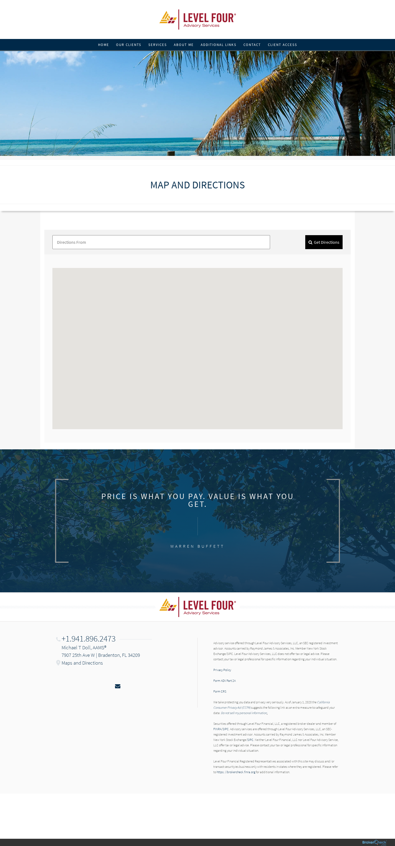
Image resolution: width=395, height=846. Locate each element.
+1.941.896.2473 (89, 638)
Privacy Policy (222, 670)
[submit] (324, 242)
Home (103, 44)
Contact (252, 44)
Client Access (282, 44)
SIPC (225, 729)
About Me (184, 44)
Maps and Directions (82, 662)
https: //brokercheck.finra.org (236, 772)
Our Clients (128, 44)
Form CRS (219, 691)
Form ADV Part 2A (224, 681)
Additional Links (218, 44)
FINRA (217, 729)
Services (157, 44)
